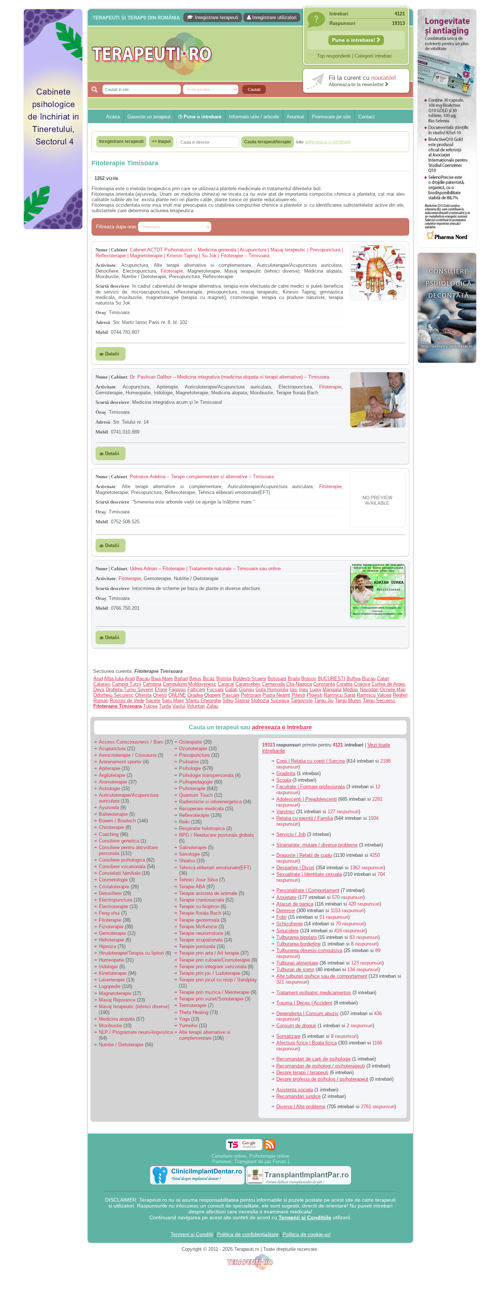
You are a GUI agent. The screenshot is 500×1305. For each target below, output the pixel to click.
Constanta (324, 684)
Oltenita (143, 695)
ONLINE (177, 695)
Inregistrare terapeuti (215, 17)
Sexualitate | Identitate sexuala (309, 874)
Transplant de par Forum (260, 1161)
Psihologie (190, 768)
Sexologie (189, 854)
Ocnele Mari (393, 689)
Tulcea (150, 706)
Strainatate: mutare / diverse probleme (317, 845)
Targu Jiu (323, 700)
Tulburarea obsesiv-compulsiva (309, 950)
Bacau (143, 678)
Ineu (303, 689)
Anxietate (286, 897)
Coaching (109, 834)
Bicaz (209, 678)
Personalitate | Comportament (307, 890)
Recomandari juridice (298, 1096)
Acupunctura (112, 748)
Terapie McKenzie (198, 926)
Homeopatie (111, 960)
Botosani (277, 678)
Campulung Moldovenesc (189, 684)
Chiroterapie (111, 827)
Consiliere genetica (119, 841)
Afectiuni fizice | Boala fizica (306, 1043)
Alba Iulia (114, 678)
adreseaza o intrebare (282, 727)
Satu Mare (173, 700)
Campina (152, 684)
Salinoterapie (192, 847)
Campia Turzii (126, 684)
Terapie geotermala (199, 920)
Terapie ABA (192, 886)
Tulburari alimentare (297, 963)
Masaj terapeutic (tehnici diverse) (134, 1006)
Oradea (195, 695)
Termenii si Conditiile (305, 1217)
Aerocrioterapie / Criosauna (127, 755)
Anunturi (295, 116)
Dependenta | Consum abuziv (307, 1013)
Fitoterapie (172, 271)
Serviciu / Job (291, 834)
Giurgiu (246, 689)
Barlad (181, 678)
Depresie (285, 910)
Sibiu (228, 700)
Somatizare (288, 1036)
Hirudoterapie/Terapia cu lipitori (131, 953)
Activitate (106, 265)
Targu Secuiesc (379, 700)
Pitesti (298, 695)
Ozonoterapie (193, 748)
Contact (366, 116)
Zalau (212, 706)
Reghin (400, 695)
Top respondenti (334, 56)
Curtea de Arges (389, 684)
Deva (98, 689)
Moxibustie (110, 1025)
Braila (294, 678)
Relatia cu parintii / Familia (304, 818)
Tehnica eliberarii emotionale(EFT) (215, 867)
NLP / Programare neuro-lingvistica (136, 1032)
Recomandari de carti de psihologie (313, 1059)
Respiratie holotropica (202, 828)
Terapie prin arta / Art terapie (209, 953)
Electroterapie (113, 906)
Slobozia (260, 700)
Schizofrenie (289, 923)
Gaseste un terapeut (149, 116)
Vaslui (178, 706)
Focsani (215, 689)
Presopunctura (194, 755)
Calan (383, 678)
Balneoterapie (113, 814)
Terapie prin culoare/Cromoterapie (214, 960)
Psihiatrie (189, 761)
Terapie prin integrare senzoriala (212, 966)
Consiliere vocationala (122, 866)
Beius (195, 678)
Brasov (308, 678)
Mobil (102, 332)
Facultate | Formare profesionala (310, 786)
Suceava (279, 700)
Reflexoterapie (194, 815)
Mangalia (332, 689)
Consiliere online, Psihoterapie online (251, 1156)
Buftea (354, 678)
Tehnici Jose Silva (198, 879)
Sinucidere (287, 930)
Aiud (98, 678)
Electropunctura (115, 900)
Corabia (344, 684)
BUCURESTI (331, 678)
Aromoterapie (113, 782)
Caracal (226, 684)
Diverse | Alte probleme (300, 1106)
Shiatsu (187, 860)
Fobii (281, 917)
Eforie (161, 689)
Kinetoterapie (113, 973)
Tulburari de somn (295, 969)
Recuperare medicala (201, 808)
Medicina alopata (117, 1019)
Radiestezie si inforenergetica (210, 801)
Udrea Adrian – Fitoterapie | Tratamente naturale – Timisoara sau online (205, 568)
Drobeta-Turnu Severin (129, 689)
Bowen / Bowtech (117, 820)
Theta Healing (193, 1012)
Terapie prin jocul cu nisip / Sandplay (218, 980)
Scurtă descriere (112, 286)
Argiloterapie (112, 775)
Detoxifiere (110, 893)
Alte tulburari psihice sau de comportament (321, 976)
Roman (100, 700)
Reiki (184, 822)
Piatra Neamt (276, 695)
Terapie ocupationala (201, 940)
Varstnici (285, 811)
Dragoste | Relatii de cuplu (304, 855)
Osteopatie (190, 742)
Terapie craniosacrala (201, 900)
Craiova (362, 684)
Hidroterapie (111, 940)
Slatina (242, 700)
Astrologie (109, 788)
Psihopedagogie (196, 782)
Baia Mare (162, 678)
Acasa (113, 116)
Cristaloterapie (114, 886)
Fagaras (177, 689)
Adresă (103, 322)
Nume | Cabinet (111, 249)
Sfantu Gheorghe (203, 700)
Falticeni (196, 689)
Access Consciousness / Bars (131, 742)
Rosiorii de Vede (127, 700)
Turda (165, 706)
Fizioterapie (111, 926)
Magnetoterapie (115, 993)
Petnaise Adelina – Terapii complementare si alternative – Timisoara (202, 476)
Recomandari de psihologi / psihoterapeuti (320, 1066)
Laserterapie (112, 980)
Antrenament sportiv (120, 761)
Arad (130, 678)
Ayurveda (109, 807)
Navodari (369, 689)
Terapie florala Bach (200, 913)
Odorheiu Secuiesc (113, 695)
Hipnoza (107, 946)
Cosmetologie (113, 879)
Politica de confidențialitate (248, 1234)
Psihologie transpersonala (206, 775)
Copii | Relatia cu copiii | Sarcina (310, 761)
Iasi (294, 689)
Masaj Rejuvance (117, 1000)
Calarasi (102, 684)
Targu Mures (348, 700)
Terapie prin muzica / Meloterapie (214, 992)
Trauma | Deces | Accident (304, 1003)
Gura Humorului (271, 689)
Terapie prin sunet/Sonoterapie (211, 999)
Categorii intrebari (373, 56)
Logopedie (109, 986)
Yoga (184, 1019)
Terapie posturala (197, 946)
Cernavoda (273, 684)
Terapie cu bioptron (199, 906)
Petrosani (251, 695)
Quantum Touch (196, 795)
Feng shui (109, 913)
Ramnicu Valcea (374, 695)
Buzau (369, 678)
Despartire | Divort (295, 867)
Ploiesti (314, 695)
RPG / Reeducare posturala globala (216, 835)
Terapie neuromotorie (201, 933)
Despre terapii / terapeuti (302, 1072)
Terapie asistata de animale (208, 893)
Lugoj (315, 689)
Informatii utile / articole (254, 116)
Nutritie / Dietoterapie (121, 1044)
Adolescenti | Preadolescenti (306, 799)
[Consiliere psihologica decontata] (447, 366)
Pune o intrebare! (354, 40)
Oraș (101, 312)
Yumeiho (188, 1025)
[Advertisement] (53, 344)
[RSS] (269, 1144)
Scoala (283, 780)
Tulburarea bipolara (296, 937)
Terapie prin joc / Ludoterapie (209, 973)
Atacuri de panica (294, 904)
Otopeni (212, 695)
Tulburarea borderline (298, 944)
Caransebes (248, 684)
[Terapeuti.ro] (252, 53)
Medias (350, 689)
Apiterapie (109, 768)
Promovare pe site (331, 116)
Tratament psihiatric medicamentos (313, 992)
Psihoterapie (192, 788)
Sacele (153, 700)
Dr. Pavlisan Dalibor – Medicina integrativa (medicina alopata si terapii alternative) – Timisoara (229, 377)
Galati (231, 689)
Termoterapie (192, 1005)
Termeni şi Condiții (192, 1234)
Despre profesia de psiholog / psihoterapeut (322, 1079)
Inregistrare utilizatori (273, 17)
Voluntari (196, 706)
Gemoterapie (112, 933)
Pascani (230, 695)
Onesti (160, 695)
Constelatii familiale (119, 873)
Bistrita (223, 678)
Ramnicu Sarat (339, 695)
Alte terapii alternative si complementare (204, 1035)
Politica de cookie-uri (307, 1234)
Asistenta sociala (294, 1089)
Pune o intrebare (201, 116)
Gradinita (285, 773)
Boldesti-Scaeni (249, 678)
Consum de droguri (296, 1025)
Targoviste (302, 700)
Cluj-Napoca (299, 684)
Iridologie (108, 966)
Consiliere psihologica (122, 860)
